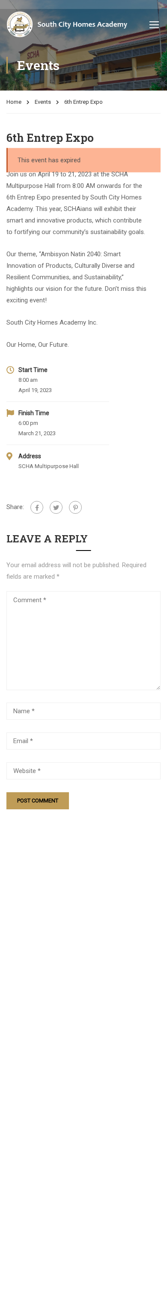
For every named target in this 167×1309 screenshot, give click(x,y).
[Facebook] (36, 507)
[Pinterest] (75, 507)
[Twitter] (56, 507)
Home (13, 102)
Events (43, 102)
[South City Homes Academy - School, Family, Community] (66, 24)
